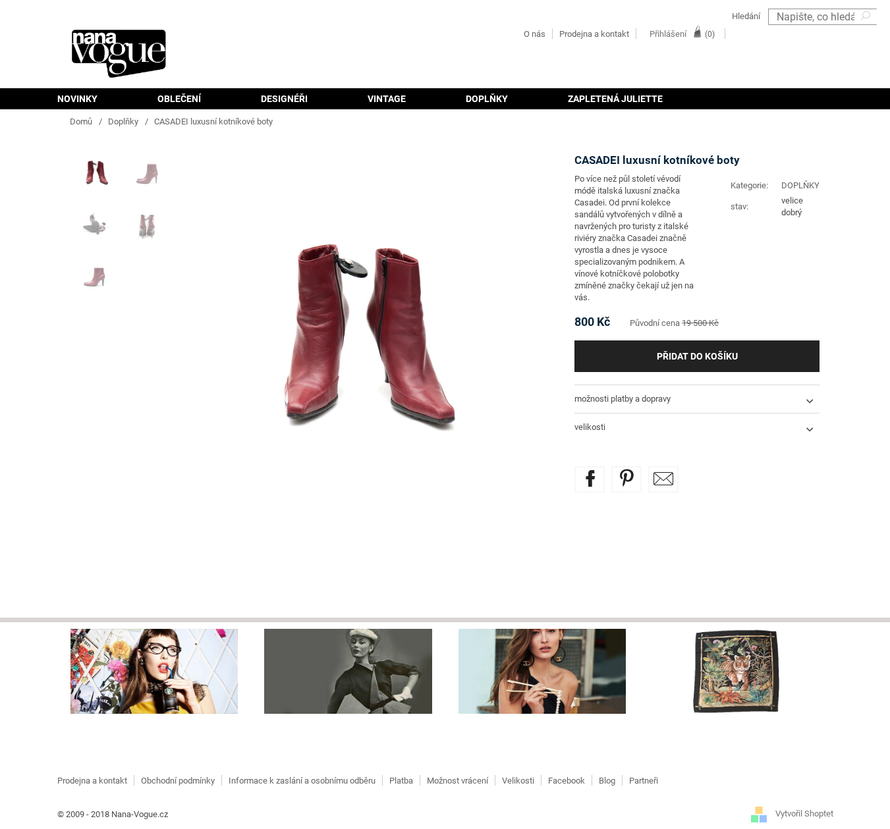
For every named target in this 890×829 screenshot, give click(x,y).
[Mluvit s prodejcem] (663, 479)
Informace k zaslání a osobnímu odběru (302, 781)
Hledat (867, 33)
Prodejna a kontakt (594, 34)
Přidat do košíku (697, 356)
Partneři (643, 781)
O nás (534, 34)
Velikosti (518, 781)
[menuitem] (92, 98)
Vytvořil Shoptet (804, 814)
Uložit (636, 474)
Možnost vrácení (457, 781)
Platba (401, 781)
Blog (607, 781)
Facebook (566, 781)
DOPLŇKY (800, 185)
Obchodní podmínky (178, 781)
